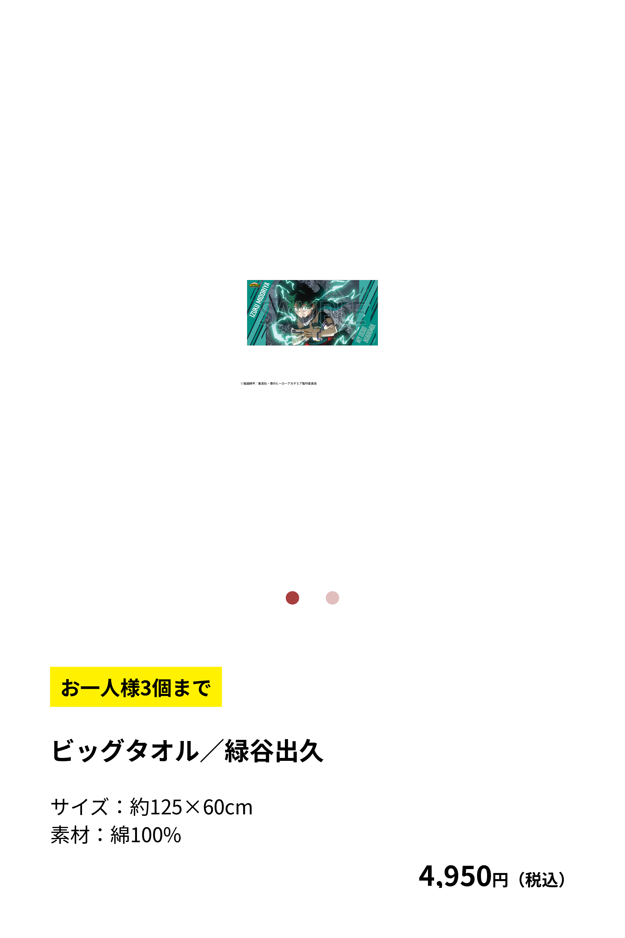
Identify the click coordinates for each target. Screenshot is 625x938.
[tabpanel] (312, 312)
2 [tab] (332, 597)
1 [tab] (292, 597)
